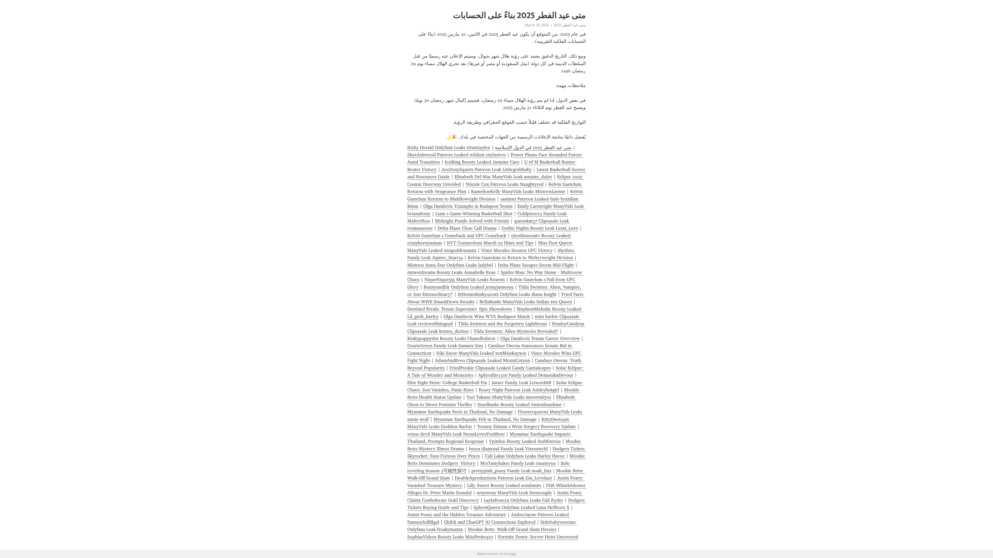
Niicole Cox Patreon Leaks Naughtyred (505, 184)
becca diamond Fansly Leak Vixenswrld (508, 449)
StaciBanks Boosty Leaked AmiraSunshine (519, 404)
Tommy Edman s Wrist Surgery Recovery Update (526, 426)
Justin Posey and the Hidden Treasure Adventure (456, 514)
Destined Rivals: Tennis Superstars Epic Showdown (459, 309)
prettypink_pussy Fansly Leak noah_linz (511, 471)
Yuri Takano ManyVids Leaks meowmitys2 (509, 397)
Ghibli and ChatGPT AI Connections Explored (490, 522)
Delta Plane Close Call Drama (467, 228)
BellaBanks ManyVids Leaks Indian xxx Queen (525, 302)
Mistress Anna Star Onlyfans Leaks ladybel (450, 265)
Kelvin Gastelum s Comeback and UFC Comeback (456, 235)
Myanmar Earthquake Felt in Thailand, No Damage (485, 419)
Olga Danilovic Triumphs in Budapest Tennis (468, 206)
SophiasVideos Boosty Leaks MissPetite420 (450, 537)
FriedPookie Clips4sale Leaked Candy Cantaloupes (500, 368)
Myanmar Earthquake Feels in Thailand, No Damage (460, 412)
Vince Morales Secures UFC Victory (517, 250)
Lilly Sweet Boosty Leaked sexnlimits (504, 485)
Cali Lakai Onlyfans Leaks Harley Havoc (525, 456)
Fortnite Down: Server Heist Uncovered (538, 537)
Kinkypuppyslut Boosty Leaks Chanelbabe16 (451, 338)
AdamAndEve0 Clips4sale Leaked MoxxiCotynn (482, 360)
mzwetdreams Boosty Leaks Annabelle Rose (451, 272)
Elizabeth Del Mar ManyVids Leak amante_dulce (503, 177)
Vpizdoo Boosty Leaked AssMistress (525, 441)
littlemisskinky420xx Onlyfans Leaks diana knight (507, 294)
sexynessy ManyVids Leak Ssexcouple (514, 492)
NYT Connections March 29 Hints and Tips (490, 243)
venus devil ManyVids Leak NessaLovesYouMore (456, 434)
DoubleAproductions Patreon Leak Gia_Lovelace (503, 478)
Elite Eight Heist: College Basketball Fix (447, 382)
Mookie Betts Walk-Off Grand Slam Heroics (512, 529)
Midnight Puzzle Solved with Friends (472, 221)
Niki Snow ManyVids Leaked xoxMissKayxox (481, 353)
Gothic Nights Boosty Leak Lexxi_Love (539, 228)
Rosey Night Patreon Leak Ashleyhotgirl (519, 390)
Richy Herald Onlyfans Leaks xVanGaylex (448, 147)
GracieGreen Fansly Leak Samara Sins (445, 345)
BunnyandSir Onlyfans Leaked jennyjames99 (469, 287)
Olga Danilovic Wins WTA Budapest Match (486, 316)
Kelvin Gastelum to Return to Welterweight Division (520, 257)
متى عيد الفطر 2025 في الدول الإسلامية (533, 147)
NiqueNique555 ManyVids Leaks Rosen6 (464, 279)
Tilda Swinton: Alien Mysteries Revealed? (515, 331)
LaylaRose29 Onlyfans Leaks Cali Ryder (523, 500)
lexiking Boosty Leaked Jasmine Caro (482, 162)
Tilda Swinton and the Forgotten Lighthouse (502, 324)
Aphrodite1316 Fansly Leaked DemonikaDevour (525, 375)
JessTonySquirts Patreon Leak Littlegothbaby (486, 169)
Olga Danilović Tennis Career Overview (540, 338)
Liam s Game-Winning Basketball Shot (474, 213)
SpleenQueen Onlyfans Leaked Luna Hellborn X (521, 507)
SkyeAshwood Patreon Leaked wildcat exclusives (456, 155)
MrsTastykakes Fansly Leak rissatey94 (518, 463)
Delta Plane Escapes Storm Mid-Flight (536, 265)
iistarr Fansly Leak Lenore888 (521, 382)
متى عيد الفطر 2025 (570, 25)
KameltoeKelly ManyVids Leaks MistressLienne (518, 191)
